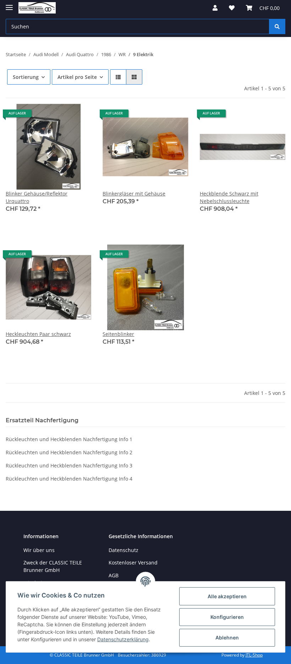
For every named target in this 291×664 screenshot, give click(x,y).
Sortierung (26, 77)
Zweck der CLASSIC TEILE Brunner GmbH (52, 566)
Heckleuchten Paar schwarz (38, 334)
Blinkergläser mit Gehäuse (134, 193)
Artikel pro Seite (77, 77)
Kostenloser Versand (133, 562)
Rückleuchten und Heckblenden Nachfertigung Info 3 (69, 465)
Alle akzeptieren (227, 596)
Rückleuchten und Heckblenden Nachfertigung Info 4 (69, 478)
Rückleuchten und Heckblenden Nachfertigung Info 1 (69, 439)
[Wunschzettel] (231, 8)
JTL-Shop (254, 655)
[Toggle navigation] (9, 4)
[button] (215, 8)
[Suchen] (277, 26)
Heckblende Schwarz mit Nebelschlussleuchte (229, 197)
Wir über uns (39, 550)
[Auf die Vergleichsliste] (60, 116)
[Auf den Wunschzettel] (79, 116)
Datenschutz (123, 550)
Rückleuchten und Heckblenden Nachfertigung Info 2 (69, 452)
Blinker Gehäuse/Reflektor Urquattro (36, 197)
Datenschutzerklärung (123, 639)
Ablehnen (227, 637)
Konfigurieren (227, 617)
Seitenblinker (118, 334)
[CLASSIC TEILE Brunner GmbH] (37, 8)
